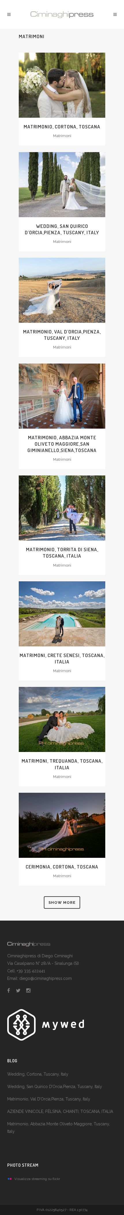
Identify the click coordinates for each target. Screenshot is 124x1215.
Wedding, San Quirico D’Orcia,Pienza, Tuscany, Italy (54, 1086)
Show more (62, 902)
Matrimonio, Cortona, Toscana (62, 126)
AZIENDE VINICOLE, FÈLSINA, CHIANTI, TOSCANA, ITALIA (60, 1111)
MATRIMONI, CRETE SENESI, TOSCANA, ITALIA (62, 658)
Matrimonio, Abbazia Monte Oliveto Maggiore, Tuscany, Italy (58, 1128)
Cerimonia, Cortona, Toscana (62, 867)
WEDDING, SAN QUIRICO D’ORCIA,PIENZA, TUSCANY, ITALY (62, 229)
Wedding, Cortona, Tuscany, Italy (37, 1074)
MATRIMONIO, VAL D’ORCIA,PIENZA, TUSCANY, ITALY (62, 335)
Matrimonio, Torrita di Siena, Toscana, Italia (62, 552)
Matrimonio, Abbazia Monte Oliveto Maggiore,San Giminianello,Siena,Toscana (62, 443)
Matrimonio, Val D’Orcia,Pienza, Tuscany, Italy (48, 1099)
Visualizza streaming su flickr (37, 1179)
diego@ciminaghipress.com (45, 978)
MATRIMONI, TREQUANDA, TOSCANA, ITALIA (62, 764)
